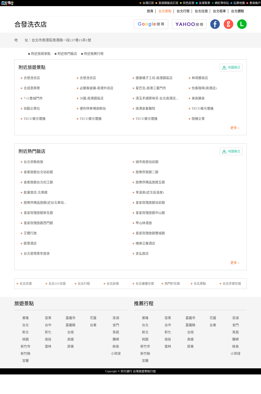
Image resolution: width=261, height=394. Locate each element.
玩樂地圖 (239, 2)
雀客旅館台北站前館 (38, 172)
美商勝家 (198, 98)
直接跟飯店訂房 (168, 2)
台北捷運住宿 (145, 283)
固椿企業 (198, 118)
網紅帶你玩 (222, 2)
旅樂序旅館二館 (147, 172)
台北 (25, 325)
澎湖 (116, 318)
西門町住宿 (172, 283)
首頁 (150, 11)
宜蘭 (25, 360)
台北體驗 (237, 11)
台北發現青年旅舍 (37, 253)
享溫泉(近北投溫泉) (150, 192)
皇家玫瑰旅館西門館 (38, 223)
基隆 (25, 318)
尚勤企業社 (32, 108)
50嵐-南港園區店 (92, 98)
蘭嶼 (116, 339)
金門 (116, 325)
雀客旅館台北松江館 (38, 182)
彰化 (48, 332)
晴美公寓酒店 (145, 243)
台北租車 (219, 11)
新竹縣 (25, 353)
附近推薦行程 (94, 53)
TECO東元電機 (202, 108)
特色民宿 (188, 2)
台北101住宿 (57, 283)
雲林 (48, 346)
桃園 (25, 339)
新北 (25, 332)
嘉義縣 (70, 325)
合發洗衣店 (32, 78)
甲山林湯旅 (144, 223)
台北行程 (183, 11)
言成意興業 (32, 88)
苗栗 (48, 318)
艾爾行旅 (30, 233)
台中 (48, 325)
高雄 (70, 339)
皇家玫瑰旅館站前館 (150, 202)
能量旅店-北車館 (36, 192)
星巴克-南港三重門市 (151, 88)
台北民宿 (113, 283)
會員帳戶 (255, 2)
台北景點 (200, 283)
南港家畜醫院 (145, 108)
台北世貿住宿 (232, 283)
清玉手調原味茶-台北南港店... (157, 98)
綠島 (116, 346)
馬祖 (116, 332)
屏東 (70, 346)
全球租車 (204, 2)
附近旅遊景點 (41, 53)
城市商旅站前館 (147, 162)
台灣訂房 (148, 2)
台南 (70, 332)
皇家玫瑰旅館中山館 (150, 213)
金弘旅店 (142, 253)
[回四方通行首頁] (7, 3)
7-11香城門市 (33, 98)
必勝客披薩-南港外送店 (96, 88)
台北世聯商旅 (33, 162)
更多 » (234, 128)
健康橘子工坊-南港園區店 (154, 78)
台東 (93, 325)
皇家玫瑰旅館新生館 (38, 213)
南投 (48, 339)
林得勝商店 (200, 78)
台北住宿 (201, 11)
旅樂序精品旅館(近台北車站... (45, 202)
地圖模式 (234, 67)
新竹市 (25, 346)
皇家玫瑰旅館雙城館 (150, 233)
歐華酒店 (30, 243)
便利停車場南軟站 (93, 108)
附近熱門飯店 (67, 53)
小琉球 (116, 353)
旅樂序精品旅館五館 (150, 182)
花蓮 (93, 318)
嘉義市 (70, 318)
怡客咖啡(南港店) (204, 88)
